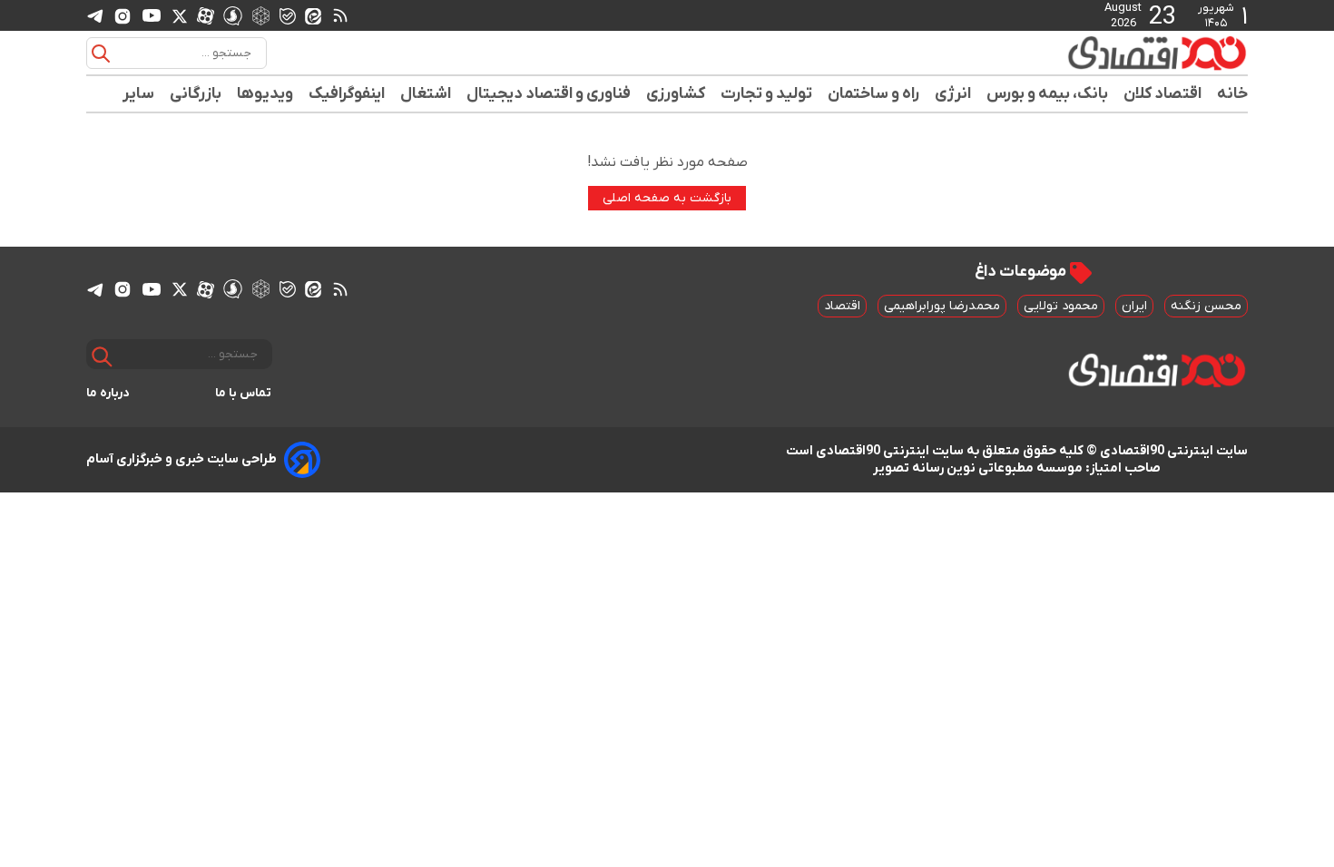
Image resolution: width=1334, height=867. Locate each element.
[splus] (232, 14)
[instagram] (122, 15)
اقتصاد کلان (1162, 93)
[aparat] (205, 15)
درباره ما (108, 393)
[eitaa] (313, 15)
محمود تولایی (1061, 306)
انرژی (953, 93)
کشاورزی (676, 93)
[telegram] (95, 15)
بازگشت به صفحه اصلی (667, 198)
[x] (180, 15)
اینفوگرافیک (347, 93)
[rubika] (260, 14)
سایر (139, 93)
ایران (1134, 306)
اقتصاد (842, 306)
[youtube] (151, 15)
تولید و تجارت (767, 93)
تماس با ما (243, 393)
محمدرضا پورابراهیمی (942, 306)
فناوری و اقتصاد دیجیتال (549, 93)
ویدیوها (265, 93)
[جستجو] (101, 53)
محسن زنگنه (1206, 306)
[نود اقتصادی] (1102, 52)
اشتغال (426, 93)
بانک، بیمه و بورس (1047, 93)
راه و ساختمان (874, 93)
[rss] (340, 15)
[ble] (288, 15)
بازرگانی (196, 93)
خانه (1232, 93)
